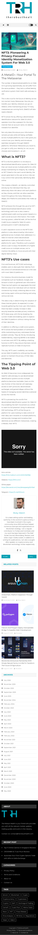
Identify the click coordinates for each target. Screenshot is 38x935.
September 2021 (10, 747)
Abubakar (19, 633)
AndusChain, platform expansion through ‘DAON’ (17, 596)
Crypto (25, 895)
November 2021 (9, 740)
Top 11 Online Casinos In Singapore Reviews (20, 848)
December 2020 (10, 775)
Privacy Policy (9, 871)
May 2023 (7, 720)
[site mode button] (31, 25)
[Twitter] (20, 550)
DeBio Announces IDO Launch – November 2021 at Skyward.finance (7, 557)
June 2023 (7, 716)
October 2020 (9, 783)
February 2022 (9, 736)
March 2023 (8, 728)
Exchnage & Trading (26, 903)
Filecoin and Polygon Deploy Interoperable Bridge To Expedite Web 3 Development (17, 629)
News (5, 912)
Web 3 (12, 920)
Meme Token (28, 907)
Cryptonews (22, 899)
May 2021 (7, 763)
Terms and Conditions (12, 875)
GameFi (6, 907)
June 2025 (7, 696)
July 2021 (7, 755)
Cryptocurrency (8, 899)
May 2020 (7, 791)
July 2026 (7, 680)
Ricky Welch (23, 70)
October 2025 (9, 688)
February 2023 (9, 732)
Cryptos (6, 903)
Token (5, 920)
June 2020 (7, 787)
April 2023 (7, 724)
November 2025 (10, 684)
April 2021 (7, 767)
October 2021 (9, 744)
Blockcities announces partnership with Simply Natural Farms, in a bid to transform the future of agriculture (18, 663)
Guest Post (16, 907)
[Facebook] (17, 550)
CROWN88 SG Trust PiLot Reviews (17, 852)
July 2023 (7, 712)
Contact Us (8, 883)
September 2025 (10, 692)
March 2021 (8, 771)
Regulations (30, 916)
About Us (7, 879)
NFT (11, 912)
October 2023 (9, 708)
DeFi (13, 903)
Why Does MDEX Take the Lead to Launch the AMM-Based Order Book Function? (33, 557)
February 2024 (9, 704)
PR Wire (19, 916)
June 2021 (7, 759)
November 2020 (10, 779)
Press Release (7, 66)
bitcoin (5, 895)
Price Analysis (8, 916)
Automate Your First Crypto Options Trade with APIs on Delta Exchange (19, 857)
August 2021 (8, 751)
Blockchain (15, 895)
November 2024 (10, 700)
